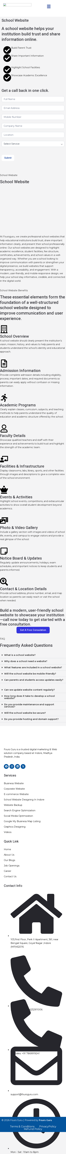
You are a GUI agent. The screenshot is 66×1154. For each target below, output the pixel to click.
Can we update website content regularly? (29, 689)
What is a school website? (20, 655)
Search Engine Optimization (19, 810)
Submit (8, 158)
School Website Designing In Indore (24, 799)
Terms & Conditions (22, 1126)
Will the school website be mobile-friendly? (30, 673)
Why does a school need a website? (25, 661)
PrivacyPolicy (47, 1126)
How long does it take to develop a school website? (29, 697)
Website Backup (13, 805)
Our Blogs (9, 860)
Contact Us (10, 876)
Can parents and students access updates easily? (33, 679)
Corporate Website (14, 788)
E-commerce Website (16, 794)
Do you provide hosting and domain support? (31, 719)
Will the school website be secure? (25, 712)
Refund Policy (33, 1129)
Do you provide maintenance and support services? (29, 705)
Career (7, 871)
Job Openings (11, 865)
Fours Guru (45, 1120)
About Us (9, 854)
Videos (7, 832)
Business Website (14, 783)
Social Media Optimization (18, 815)
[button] (48, 6)
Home (7, 849)
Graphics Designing (14, 826)
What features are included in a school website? (33, 667)
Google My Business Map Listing (22, 821)
